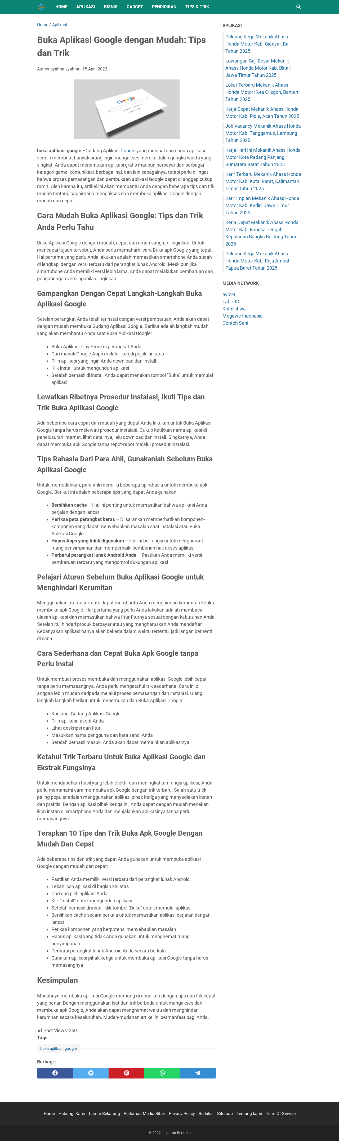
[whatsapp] (162, 1073)
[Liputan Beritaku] (41, 7)
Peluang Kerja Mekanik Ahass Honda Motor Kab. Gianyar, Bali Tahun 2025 (258, 44)
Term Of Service (281, 1113)
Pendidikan (164, 6)
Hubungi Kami (72, 1113)
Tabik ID (230, 301)
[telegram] (198, 1073)
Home (61, 6)
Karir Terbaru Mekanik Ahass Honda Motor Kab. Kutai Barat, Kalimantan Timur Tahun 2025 (263, 181)
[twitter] (91, 1073)
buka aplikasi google (58, 1048)
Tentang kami (249, 1113)
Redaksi (206, 1113)
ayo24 (228, 294)
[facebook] (55, 1073)
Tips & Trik (197, 6)
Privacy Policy (182, 1113)
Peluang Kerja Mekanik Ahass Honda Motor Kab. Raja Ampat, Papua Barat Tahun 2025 (258, 261)
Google (128, 150)
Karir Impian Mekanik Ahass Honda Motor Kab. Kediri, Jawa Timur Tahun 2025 (262, 205)
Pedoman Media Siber (144, 1113)
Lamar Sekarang (104, 1113)
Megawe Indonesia (242, 316)
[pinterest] (126, 1073)
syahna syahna (65, 69)
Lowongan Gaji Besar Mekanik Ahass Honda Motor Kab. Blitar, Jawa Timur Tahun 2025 (258, 68)
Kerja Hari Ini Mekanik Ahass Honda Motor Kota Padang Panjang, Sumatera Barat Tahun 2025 (263, 157)
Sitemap (225, 1113)
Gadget (135, 6)
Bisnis (111, 6)
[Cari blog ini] (299, 7)
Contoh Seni (235, 323)
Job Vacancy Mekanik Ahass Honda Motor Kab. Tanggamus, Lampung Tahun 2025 (263, 133)
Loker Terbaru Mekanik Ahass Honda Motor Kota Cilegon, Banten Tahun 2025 (261, 92)
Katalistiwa (234, 308)
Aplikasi (85, 6)
